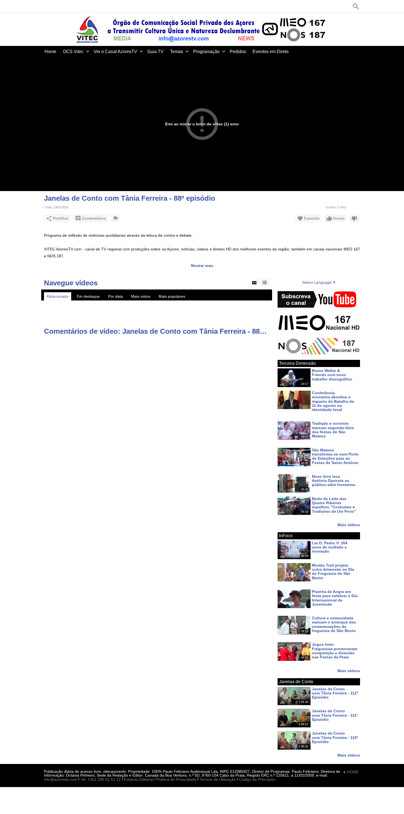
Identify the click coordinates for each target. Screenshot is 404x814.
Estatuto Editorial (138, 779)
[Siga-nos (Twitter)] (55, 6)
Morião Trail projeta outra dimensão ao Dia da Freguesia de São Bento (333, 571)
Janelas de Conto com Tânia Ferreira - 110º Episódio (335, 737)
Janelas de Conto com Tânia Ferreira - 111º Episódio (335, 715)
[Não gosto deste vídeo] (354, 218)
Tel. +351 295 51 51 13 (101, 779)
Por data (115, 296)
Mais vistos (140, 296)
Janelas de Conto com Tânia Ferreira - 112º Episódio (335, 693)
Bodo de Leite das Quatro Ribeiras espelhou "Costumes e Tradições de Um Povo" (334, 505)
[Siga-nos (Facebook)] (46, 6)
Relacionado (57, 296)
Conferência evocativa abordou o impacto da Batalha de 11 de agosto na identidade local (333, 401)
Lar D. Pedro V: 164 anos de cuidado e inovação (329, 547)
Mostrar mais (202, 266)
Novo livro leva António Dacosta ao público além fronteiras (333, 480)
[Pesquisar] (356, 6)
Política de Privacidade (176, 779)
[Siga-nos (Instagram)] (71, 6)
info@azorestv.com (60, 779)
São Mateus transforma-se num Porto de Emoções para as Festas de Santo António (335, 456)
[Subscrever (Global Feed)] (79, 6)
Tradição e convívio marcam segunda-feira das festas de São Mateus (333, 429)
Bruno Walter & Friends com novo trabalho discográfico (332, 374)
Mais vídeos (348, 525)
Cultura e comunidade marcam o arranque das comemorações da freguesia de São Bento (334, 624)
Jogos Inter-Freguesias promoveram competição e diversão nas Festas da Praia (334, 651)
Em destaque (88, 296)
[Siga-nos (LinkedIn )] (63, 6)
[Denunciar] (115, 218)
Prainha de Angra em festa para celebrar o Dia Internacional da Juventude (335, 597)
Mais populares (172, 296)
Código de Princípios (257, 779)
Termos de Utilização (218, 779)
